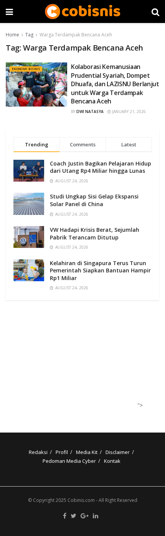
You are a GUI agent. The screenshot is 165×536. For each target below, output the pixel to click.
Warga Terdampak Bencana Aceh (76, 34)
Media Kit (86, 452)
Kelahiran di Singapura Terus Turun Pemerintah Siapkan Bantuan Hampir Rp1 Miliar (100, 270)
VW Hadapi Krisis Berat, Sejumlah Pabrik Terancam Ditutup (94, 233)
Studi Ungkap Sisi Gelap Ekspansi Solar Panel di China (94, 200)
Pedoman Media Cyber (69, 460)
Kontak (112, 460)
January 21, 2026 (128, 111)
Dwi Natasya (90, 111)
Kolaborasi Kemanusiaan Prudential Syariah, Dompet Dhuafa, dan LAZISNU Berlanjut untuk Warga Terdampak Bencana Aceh (115, 83)
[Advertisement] (79, 359)
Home (12, 34)
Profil (62, 452)
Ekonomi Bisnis (26, 69)
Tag (29, 34)
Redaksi (38, 452)
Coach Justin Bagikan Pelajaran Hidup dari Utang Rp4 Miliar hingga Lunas (100, 167)
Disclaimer (118, 452)
